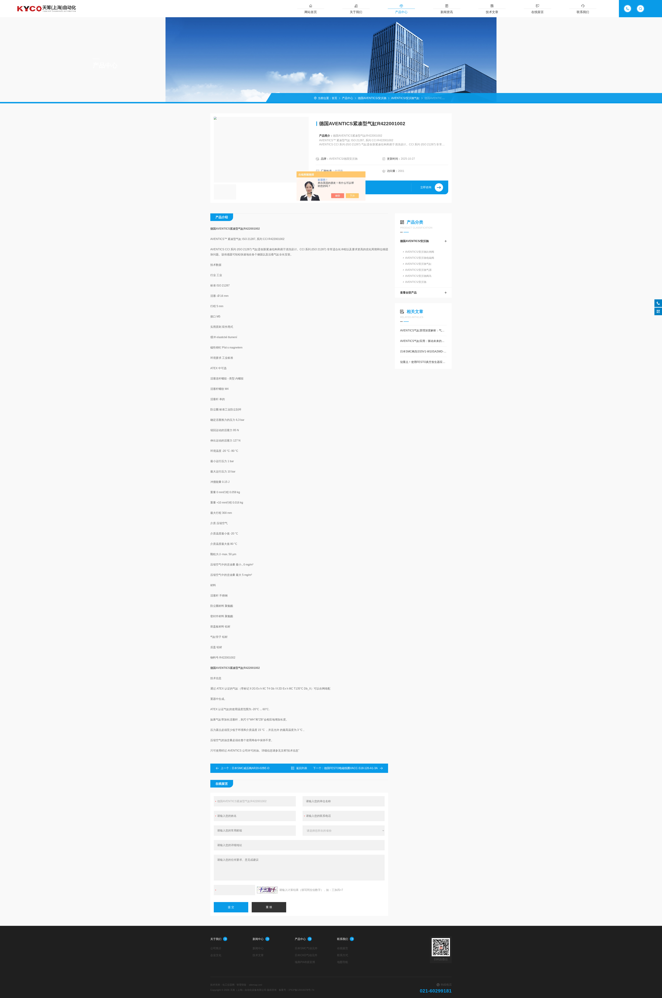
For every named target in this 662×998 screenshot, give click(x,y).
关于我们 (356, 12)
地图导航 (342, 962)
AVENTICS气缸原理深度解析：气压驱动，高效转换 (423, 330)
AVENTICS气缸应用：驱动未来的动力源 (423, 340)
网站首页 (310, 12)
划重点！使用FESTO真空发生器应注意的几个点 (423, 362)
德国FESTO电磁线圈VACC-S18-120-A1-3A (351, 768)
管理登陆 (241, 984)
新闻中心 (258, 939)
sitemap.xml (255, 984)
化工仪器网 (228, 984)
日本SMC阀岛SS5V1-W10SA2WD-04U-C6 (423, 351)
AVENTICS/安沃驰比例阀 (419, 251)
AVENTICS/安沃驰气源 (418, 269)
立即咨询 (425, 187)
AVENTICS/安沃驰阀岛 (418, 275)
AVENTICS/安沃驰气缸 (405, 98)
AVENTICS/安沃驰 (415, 281)
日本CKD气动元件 (306, 955)
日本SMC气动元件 (306, 948)
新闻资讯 (446, 12)
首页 (334, 98)
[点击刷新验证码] (267, 890)
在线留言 (537, 12)
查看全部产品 (408, 292)
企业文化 (215, 955)
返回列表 (301, 768)
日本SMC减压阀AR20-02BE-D (250, 768)
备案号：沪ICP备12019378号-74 (296, 990)
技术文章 (492, 12)
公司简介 (215, 948)
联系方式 (342, 955)
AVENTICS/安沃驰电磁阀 (419, 257)
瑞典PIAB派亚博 (305, 962)
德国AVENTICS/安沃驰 (372, 98)
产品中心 (401, 12)
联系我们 (583, 12)
